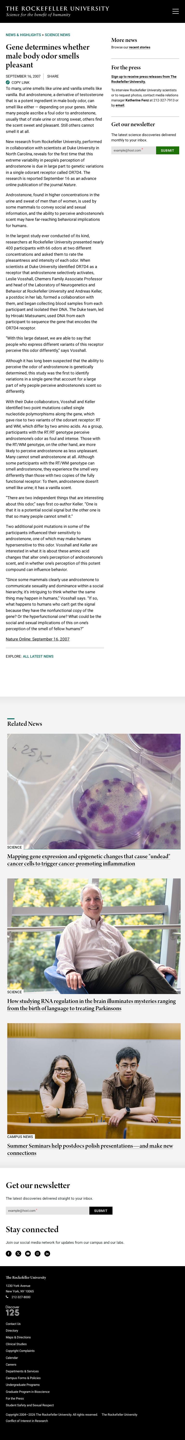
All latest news (38, 656)
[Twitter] (18, 1254)
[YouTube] (28, 1254)
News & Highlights (23, 35)
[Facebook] (8, 1254)
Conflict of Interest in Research (27, 1421)
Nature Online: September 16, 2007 (38, 639)
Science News (57, 35)
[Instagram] (37, 1254)
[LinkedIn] (47, 1254)
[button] (17, 82)
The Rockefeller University (26, 1277)
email (120, 105)
